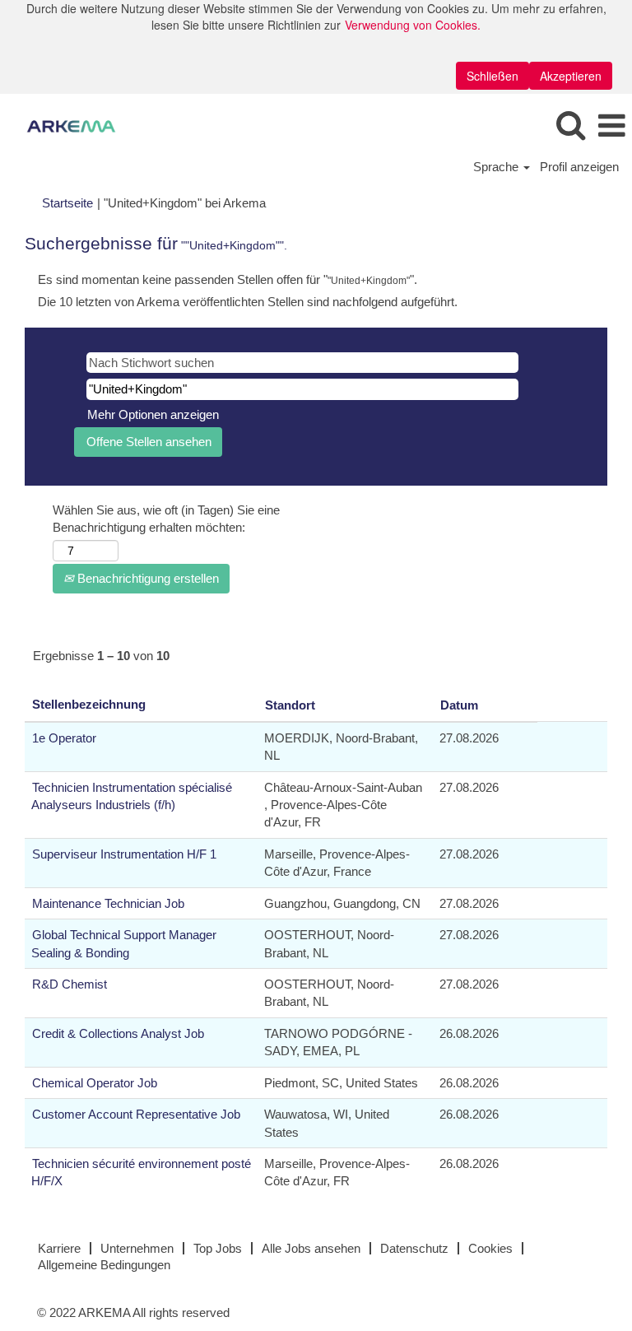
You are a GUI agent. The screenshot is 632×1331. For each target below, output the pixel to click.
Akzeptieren (571, 75)
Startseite (67, 203)
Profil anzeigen (579, 167)
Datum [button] (459, 705)
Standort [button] (290, 705)
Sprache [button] (497, 167)
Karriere (59, 1248)
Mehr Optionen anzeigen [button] (153, 414)
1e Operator (64, 738)
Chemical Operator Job (94, 1083)
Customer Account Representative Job (136, 1114)
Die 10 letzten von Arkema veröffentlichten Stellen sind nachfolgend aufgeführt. (248, 302)
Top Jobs (217, 1248)
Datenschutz (414, 1248)
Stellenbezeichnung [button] (89, 704)
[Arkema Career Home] (65, 125)
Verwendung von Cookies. (413, 24)
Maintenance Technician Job (108, 903)
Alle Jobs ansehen (311, 1248)
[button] (611, 125)
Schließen (492, 75)
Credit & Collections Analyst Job (118, 1033)
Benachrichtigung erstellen (146, 578)
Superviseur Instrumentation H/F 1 (124, 854)
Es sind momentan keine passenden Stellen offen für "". (227, 279)
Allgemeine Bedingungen (104, 1265)
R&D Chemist (69, 984)
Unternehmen (137, 1248)
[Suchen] (570, 124)
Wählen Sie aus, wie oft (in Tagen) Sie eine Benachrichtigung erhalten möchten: (166, 518)
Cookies (490, 1248)
